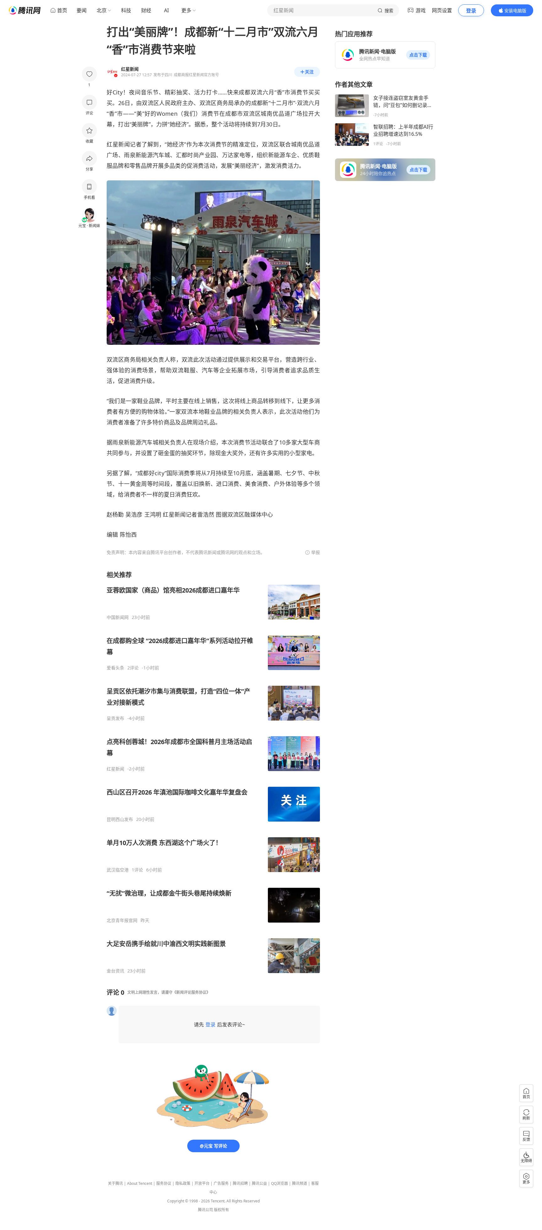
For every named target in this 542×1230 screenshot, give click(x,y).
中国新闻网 (118, 617)
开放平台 (202, 1183)
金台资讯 (115, 971)
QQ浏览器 (279, 1183)
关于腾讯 (115, 1183)
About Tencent (139, 1183)
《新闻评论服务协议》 (191, 992)
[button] (418, 55)
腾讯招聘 (240, 1183)
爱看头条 (115, 668)
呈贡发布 (115, 718)
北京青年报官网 (122, 920)
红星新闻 (115, 769)
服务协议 (163, 1183)
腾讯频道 (299, 1183)
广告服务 (221, 1183)
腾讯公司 (205, 1209)
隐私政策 (182, 1183)
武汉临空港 (118, 870)
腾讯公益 (259, 1183)
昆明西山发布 (120, 819)
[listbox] (213, 772)
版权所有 (221, 1209)
